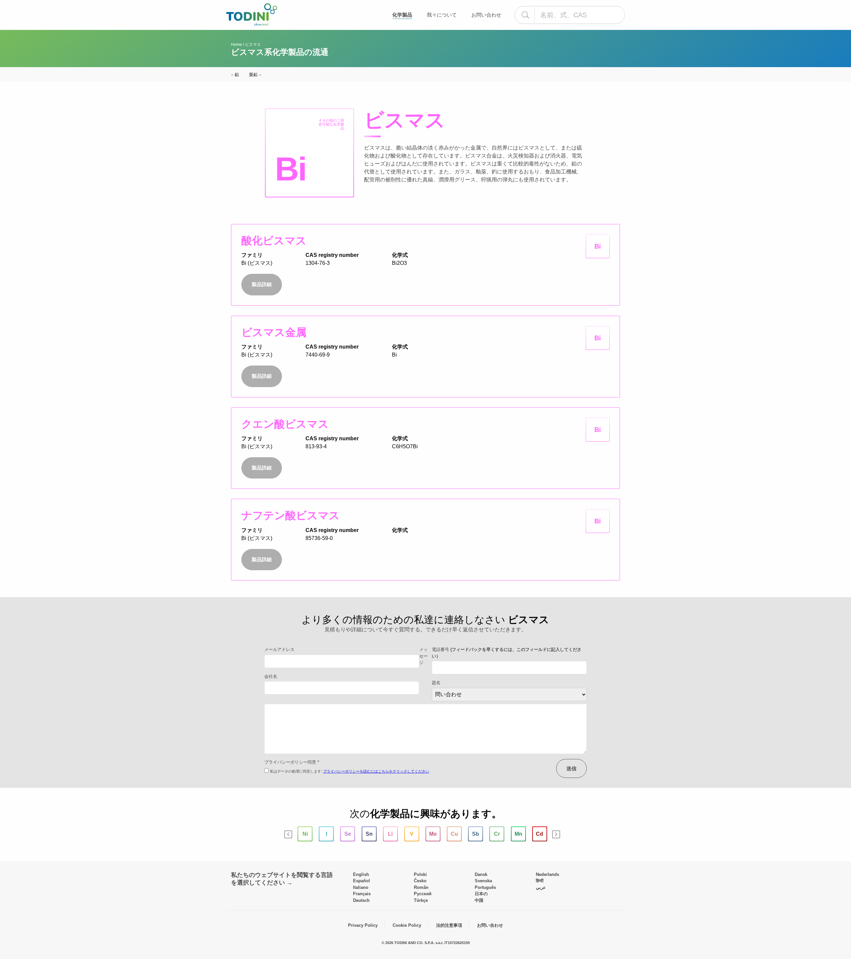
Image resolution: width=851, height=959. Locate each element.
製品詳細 (262, 284)
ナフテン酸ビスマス (290, 515)
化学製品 (402, 15)
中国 (479, 900)
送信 (571, 768)
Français (362, 893)
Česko (420, 880)
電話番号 (506, 653)
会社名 (270, 676)
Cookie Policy (407, 925)
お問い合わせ (486, 15)
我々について (442, 15)
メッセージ (423, 656)
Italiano (360, 887)
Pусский (422, 893)
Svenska (483, 880)
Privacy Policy (363, 925)
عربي (541, 887)
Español (361, 880)
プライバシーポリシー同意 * (291, 762)
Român (421, 887)
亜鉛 (255, 74)
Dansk (481, 874)
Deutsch (361, 900)
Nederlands (547, 874)
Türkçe (421, 900)
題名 (436, 682)
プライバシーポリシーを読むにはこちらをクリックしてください (376, 771)
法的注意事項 (449, 925)
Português (485, 887)
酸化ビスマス (273, 241)
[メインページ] (251, 14)
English (361, 874)
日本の (481, 893)
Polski (420, 874)
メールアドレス (279, 649)
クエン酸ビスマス (285, 424)
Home (236, 44)
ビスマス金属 (273, 332)
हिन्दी (540, 880)
